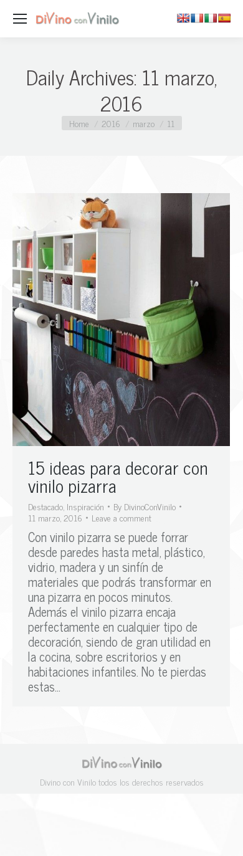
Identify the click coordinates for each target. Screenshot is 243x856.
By (144, 506)
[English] (183, 18)
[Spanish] (224, 18)
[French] (197, 18)
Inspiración (85, 506)
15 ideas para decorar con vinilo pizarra (118, 476)
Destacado (45, 506)
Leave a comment (121, 517)
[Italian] (210, 18)
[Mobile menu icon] (19, 18)
